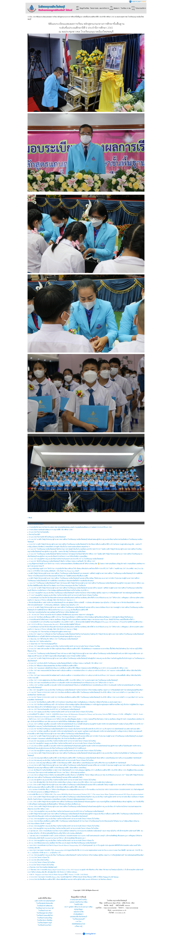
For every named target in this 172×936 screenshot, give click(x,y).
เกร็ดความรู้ (78, 926)
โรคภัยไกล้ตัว (78, 904)
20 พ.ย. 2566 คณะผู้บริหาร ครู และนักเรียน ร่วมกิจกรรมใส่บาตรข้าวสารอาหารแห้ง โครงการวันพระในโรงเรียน (64, 826)
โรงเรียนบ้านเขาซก (44, 910)
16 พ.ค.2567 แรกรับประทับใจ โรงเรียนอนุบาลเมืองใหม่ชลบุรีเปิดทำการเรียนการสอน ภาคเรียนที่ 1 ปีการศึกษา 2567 (65, 663)
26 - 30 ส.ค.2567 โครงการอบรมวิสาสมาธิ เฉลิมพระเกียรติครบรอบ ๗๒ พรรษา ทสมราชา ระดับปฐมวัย (61, 614)
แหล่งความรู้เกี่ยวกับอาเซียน (78, 902)
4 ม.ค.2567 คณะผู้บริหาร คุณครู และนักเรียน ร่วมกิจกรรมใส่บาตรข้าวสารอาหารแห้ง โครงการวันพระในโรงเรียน (65, 743)
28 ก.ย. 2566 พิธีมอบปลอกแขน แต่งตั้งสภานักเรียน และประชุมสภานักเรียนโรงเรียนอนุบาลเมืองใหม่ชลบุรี (62, 843)
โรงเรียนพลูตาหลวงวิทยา (45, 913)
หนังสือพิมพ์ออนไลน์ (78, 924)
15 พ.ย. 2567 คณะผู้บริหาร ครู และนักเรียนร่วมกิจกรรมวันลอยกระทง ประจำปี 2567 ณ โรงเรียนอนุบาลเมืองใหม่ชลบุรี (66, 559)
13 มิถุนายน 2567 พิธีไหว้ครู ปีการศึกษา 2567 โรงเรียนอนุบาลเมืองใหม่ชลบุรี (53, 639)
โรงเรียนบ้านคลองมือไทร (45, 915)
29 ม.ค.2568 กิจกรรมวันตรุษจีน (39, 532)
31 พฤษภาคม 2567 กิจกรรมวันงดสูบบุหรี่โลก (43, 644)
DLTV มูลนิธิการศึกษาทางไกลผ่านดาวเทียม (78, 907)
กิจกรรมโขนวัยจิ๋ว (34, 534)
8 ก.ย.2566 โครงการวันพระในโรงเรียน (41, 865)
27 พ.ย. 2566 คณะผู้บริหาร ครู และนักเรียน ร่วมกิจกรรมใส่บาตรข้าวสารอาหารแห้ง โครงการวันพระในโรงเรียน (64, 818)
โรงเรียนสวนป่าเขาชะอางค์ (44, 908)
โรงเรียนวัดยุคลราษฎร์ (44, 922)
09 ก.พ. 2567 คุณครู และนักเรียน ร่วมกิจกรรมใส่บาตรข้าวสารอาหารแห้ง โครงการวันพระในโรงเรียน (61, 712)
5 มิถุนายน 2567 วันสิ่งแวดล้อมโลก (40, 641)
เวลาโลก (78, 921)
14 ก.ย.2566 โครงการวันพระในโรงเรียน (42, 862)
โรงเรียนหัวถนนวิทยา (44, 925)
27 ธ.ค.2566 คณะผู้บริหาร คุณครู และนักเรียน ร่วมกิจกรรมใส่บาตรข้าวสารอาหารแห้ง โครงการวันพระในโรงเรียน (65, 750)
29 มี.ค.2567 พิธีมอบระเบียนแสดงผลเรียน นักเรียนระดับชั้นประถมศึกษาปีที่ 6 (53, 665)
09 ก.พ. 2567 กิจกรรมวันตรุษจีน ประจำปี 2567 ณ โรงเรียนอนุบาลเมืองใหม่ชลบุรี (54, 709)
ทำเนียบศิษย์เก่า (79, 914)
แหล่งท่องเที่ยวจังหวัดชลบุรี (78, 916)
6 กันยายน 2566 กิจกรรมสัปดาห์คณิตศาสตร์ (43, 867)
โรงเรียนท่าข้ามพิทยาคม (44, 905)
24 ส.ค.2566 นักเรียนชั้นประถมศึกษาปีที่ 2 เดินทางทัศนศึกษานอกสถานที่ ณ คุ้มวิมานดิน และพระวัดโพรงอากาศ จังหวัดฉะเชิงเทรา (70, 879)
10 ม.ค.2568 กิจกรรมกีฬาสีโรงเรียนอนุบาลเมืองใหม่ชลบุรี (47, 537)
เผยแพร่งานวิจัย (78, 912)
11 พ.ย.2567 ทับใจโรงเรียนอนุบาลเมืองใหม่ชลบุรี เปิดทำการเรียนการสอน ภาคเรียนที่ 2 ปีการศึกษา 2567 (62, 561)
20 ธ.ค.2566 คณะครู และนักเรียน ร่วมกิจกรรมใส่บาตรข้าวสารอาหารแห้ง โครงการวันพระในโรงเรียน (61, 760)
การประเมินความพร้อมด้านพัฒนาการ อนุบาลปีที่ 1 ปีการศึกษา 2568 (50, 529)
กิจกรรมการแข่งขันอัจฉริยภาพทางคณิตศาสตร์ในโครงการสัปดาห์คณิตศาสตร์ (53, 612)
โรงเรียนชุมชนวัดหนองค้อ (44, 903)
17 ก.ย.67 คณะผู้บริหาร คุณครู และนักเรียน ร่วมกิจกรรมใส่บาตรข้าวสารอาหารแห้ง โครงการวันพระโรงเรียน (63, 595)
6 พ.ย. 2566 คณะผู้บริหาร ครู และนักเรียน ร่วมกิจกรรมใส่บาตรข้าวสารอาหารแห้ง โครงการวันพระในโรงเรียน (63, 828)
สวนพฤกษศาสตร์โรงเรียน (78, 899)
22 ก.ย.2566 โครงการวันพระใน (39, 857)
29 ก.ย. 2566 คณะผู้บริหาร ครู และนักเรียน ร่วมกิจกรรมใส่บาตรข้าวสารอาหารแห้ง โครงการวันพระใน (61, 840)
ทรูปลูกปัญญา (78, 909)
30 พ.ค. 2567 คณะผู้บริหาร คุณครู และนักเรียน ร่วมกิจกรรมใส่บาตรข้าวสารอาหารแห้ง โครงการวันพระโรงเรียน (64, 646)
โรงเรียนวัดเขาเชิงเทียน (44, 920)
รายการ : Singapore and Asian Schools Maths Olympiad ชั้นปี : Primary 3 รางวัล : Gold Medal (58, 874)
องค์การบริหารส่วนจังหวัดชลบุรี (45, 901)
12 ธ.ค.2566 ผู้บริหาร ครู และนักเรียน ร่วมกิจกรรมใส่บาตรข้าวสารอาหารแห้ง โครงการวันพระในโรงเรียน (62, 780)
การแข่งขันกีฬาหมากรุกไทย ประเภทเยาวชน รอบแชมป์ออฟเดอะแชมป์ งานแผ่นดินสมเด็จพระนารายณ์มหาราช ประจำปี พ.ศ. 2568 (70, 527)
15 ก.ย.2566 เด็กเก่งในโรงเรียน (39, 860)
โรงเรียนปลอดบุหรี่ (79, 919)
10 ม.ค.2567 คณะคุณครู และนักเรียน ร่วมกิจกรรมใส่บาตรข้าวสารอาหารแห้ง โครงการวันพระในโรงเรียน (62, 741)
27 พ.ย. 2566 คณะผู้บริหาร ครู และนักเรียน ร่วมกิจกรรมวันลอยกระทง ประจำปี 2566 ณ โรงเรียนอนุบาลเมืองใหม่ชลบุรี (66, 811)
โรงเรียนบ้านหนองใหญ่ (44, 918)
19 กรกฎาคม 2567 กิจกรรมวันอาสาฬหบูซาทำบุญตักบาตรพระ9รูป (50, 631)
